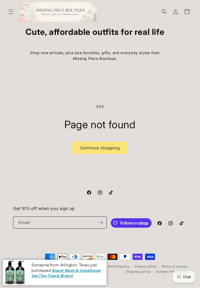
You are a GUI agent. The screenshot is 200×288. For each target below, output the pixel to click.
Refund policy (119, 266)
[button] (11, 11)
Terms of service (174, 266)
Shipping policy (138, 271)
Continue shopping (100, 147)
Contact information (171, 271)
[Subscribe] (101, 222)
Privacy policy (146, 266)
